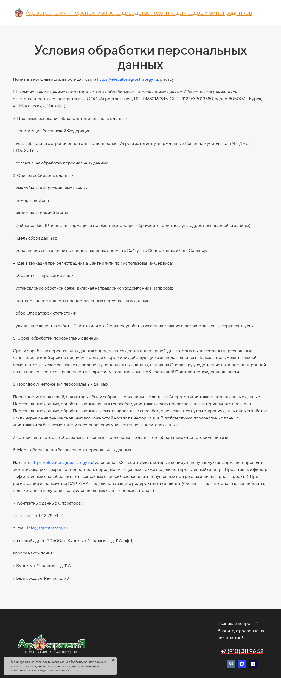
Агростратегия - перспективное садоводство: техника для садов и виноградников (139, 12)
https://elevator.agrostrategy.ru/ (128, 79)
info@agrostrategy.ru (47, 528)
